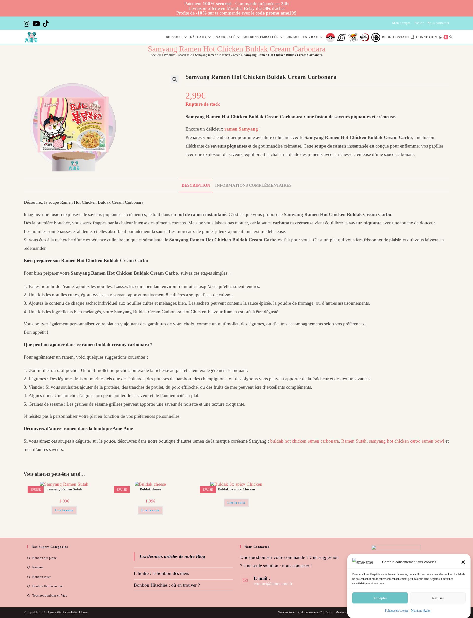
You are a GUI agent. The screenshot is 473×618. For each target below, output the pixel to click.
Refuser (438, 598)
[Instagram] (27, 23)
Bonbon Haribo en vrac (47, 586)
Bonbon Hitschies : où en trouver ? (167, 585)
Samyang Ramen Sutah (64, 489)
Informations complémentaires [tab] (253, 185)
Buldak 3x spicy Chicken (236, 489)
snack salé (185, 55)
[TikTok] (45, 23)
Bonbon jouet (41, 577)
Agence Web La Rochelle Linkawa (67, 612)
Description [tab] (196, 185)
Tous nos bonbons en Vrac (49, 595)
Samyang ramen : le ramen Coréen (217, 55)
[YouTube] (36, 23)
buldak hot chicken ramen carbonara (304, 441)
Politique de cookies (396, 610)
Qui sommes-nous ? (310, 612)
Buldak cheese (150, 489)
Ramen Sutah (354, 441)
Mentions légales (421, 610)
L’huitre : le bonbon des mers (161, 573)
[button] (463, 562)
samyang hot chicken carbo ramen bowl (406, 441)
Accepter (380, 598)
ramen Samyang (241, 129)
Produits (169, 55)
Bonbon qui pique (44, 558)
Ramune (37, 567)
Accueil (156, 55)
